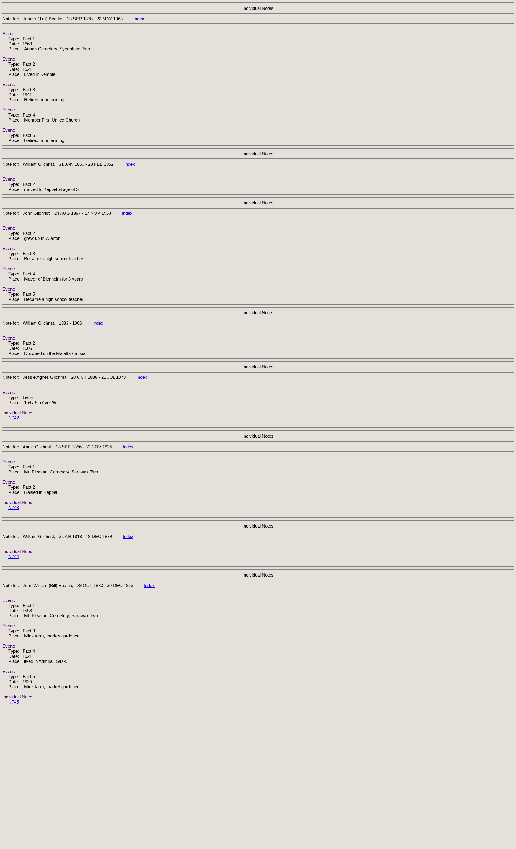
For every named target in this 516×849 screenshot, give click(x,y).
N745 (13, 701)
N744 (13, 556)
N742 (13, 417)
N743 (13, 507)
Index (138, 18)
